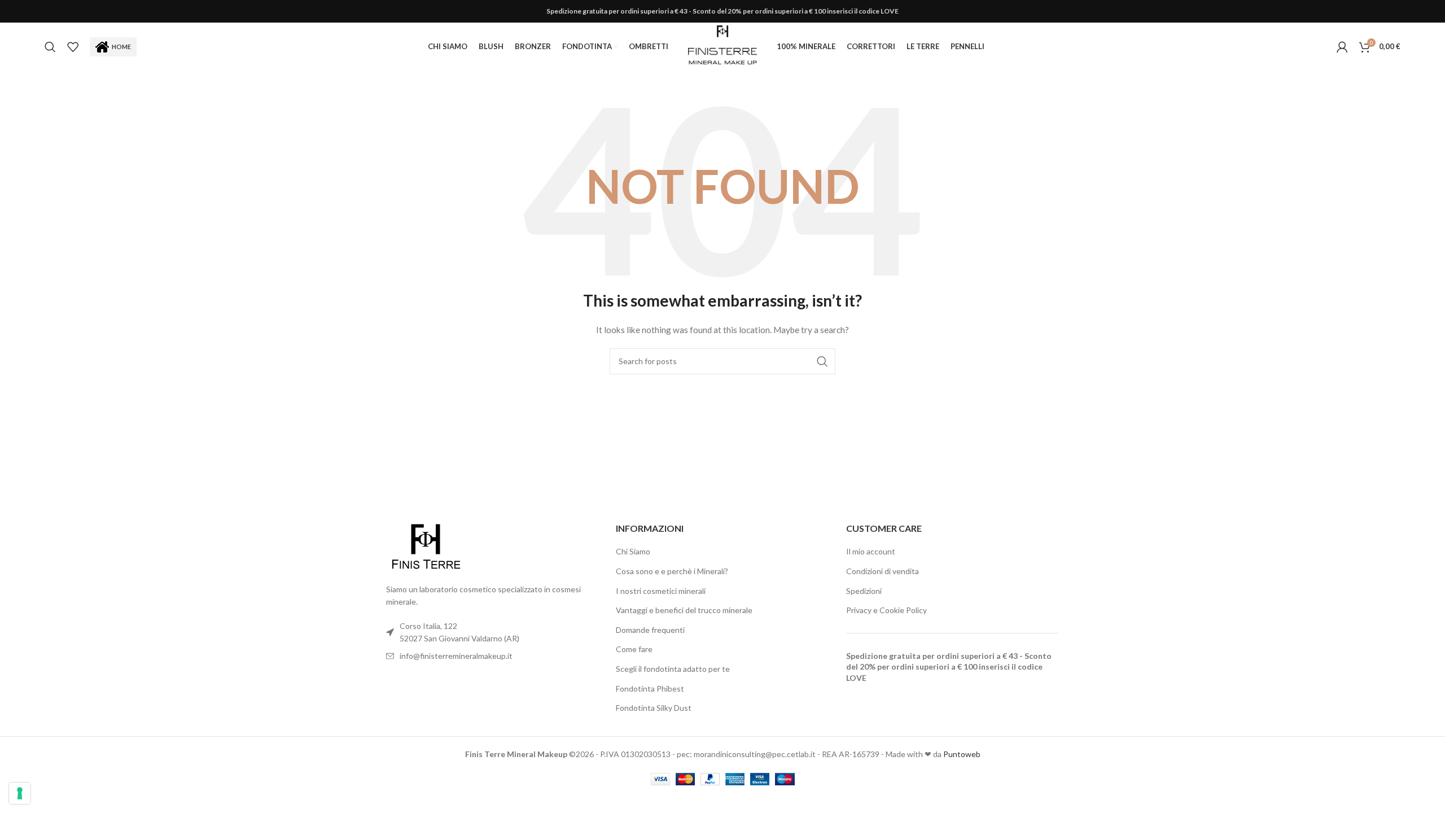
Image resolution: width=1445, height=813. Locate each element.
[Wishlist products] (73, 47)
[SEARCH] (822, 361)
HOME (121, 46)
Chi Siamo (633, 551)
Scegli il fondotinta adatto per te (673, 669)
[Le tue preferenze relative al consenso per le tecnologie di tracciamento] (19, 793)
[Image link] (425, 546)
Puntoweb (961, 754)
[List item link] (492, 656)
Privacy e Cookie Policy (886, 610)
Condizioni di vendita (882, 571)
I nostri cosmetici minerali (661, 591)
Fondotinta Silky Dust (653, 708)
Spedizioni (864, 591)
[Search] (50, 47)
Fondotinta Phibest (650, 688)
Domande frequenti (650, 630)
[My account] (1342, 47)
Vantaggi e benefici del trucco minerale (684, 610)
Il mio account (870, 551)
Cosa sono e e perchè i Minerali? (672, 571)
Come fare (634, 649)
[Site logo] (722, 45)
